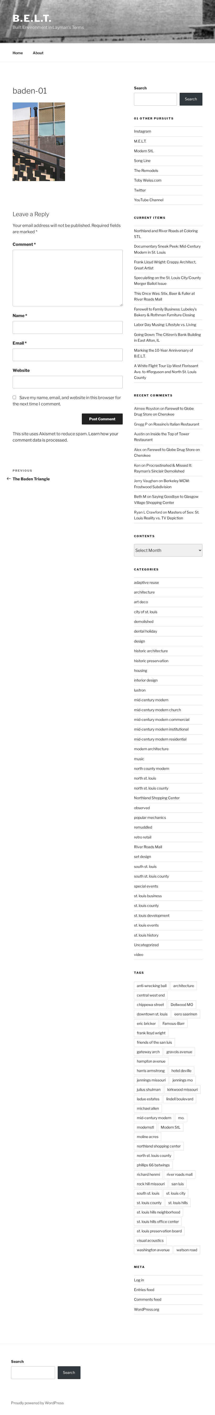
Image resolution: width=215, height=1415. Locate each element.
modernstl (145, 1127)
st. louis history (146, 935)
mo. (181, 1117)
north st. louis (145, 778)
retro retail (142, 837)
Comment (24, 244)
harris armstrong (151, 1070)
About (38, 53)
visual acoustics (150, 1240)
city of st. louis (145, 611)
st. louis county (146, 905)
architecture (144, 592)
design (139, 641)
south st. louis (145, 866)
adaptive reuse (146, 582)
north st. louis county (151, 788)
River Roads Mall (148, 847)
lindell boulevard (179, 1099)
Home (18, 53)
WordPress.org (146, 1309)
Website (21, 370)
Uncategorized (146, 945)
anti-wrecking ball (151, 985)
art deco (141, 602)
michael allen (148, 1108)
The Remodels (146, 170)
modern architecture (151, 749)
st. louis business (148, 896)
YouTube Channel (148, 200)
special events (146, 886)
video (138, 954)
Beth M (140, 496)
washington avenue (153, 1250)
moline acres (147, 1136)
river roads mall (179, 1174)
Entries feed (144, 1289)
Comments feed (147, 1299)
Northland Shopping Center (157, 798)
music (139, 759)
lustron (140, 690)
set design (142, 856)
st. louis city (175, 1193)
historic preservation (151, 660)
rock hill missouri (151, 1184)
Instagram (142, 131)
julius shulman (148, 1089)
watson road (186, 1250)
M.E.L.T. (140, 141)
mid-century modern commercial (161, 719)
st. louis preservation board (159, 1231)
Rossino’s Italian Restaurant (176, 424)
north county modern (151, 768)
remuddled (143, 827)
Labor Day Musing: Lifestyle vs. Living (165, 324)
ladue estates (148, 1099)
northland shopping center (159, 1146)
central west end (151, 995)
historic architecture (151, 651)
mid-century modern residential (160, 739)
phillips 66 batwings (153, 1165)
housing (140, 670)
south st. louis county (151, 876)
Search (140, 88)
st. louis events (146, 925)
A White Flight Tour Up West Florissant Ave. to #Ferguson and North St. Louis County (166, 371)
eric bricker (146, 1023)
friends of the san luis (154, 1042)
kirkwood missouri (182, 1089)
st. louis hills (178, 1202)
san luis (177, 1184)
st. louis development (151, 915)
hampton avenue (151, 1061)
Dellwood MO (182, 1004)
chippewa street (150, 1004)
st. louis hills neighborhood (158, 1212)
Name (20, 315)
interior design (146, 680)
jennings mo (183, 1080)
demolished (143, 621)
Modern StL (144, 151)
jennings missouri (151, 1080)
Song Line (142, 160)
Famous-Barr (174, 1023)
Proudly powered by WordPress (37, 1403)
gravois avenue (179, 1051)
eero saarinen (185, 1014)
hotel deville (181, 1070)
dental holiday (145, 631)
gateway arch (148, 1051)
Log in (139, 1280)
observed (142, 808)
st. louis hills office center (158, 1221)
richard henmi (148, 1174)
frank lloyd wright (151, 1033)
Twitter (140, 190)
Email (20, 343)
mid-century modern (151, 700)
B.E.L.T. (32, 18)
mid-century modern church (157, 709)
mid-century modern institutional (161, 729)
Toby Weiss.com (148, 180)
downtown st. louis (152, 1014)
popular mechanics (150, 817)
